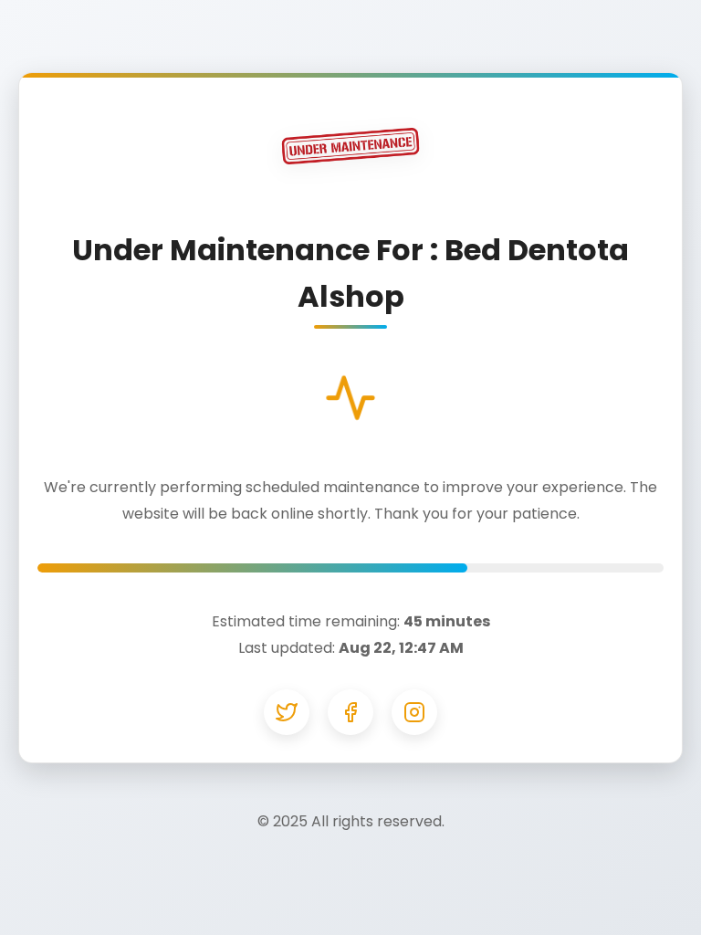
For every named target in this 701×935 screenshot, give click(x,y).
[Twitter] (286, 712)
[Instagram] (414, 712)
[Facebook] (350, 712)
